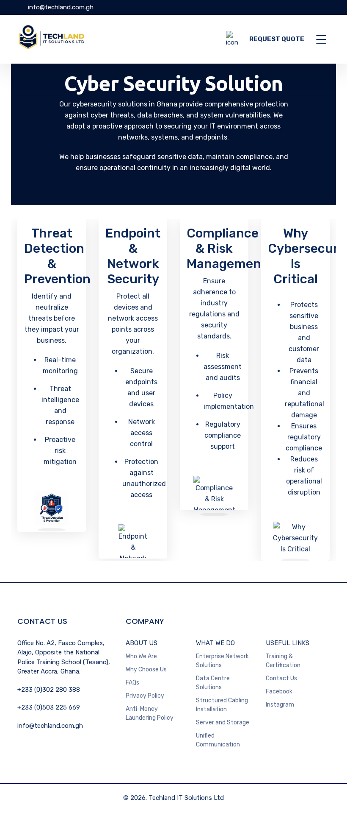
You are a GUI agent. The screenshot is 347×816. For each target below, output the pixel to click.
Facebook (279, 691)
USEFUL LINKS (287, 643)
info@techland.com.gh (60, 7)
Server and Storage (222, 722)
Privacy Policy (145, 695)
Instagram (280, 704)
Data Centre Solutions (213, 683)
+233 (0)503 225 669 (48, 707)
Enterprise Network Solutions (222, 661)
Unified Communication (218, 740)
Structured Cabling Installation (222, 705)
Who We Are (141, 656)
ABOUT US (141, 643)
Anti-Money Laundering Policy (150, 713)
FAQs (132, 682)
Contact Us (281, 678)
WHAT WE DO (215, 643)
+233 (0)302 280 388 (48, 689)
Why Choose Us (146, 669)
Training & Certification (283, 661)
